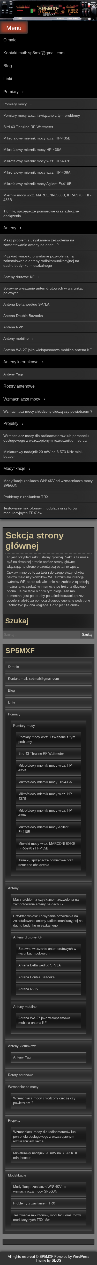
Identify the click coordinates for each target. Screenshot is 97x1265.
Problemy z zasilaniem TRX (25, 497)
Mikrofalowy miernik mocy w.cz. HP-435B (36, 138)
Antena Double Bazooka (23, 316)
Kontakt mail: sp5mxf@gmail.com (33, 53)
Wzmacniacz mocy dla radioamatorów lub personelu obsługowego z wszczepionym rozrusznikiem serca (46, 438)
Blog (7, 66)
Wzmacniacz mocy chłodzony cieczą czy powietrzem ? (47, 411)
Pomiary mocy (15, 104)
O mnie (10, 40)
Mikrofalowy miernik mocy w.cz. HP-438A (36, 172)
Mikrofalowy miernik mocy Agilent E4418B (37, 184)
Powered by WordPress (71, 1257)
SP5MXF (48, 8)
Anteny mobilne (16, 338)
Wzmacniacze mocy (21, 399)
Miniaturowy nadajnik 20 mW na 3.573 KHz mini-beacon (43, 454)
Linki (7, 79)
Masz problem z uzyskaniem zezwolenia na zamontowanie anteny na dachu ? (38, 242)
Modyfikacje (14, 468)
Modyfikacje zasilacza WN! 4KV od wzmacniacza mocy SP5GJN (48, 483)
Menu (13, 27)
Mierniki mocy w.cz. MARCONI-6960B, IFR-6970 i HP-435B (47, 197)
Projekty (10, 423)
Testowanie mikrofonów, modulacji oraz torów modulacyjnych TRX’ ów (40, 510)
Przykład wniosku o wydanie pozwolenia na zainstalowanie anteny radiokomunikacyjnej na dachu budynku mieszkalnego (41, 261)
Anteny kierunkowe (21, 362)
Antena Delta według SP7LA (26, 304)
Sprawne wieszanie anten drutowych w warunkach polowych (44, 290)
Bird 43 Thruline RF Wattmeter (28, 127)
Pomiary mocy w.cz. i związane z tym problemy (41, 115)
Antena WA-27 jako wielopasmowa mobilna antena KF (47, 350)
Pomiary (11, 92)
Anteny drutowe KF (19, 277)
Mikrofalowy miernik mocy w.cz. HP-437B (36, 161)
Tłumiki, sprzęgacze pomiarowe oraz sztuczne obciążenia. (41, 213)
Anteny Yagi (13, 374)
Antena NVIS (13, 327)
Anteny (9, 228)
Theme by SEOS (48, 1260)
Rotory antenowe (19, 386)
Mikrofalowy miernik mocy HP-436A (32, 149)
